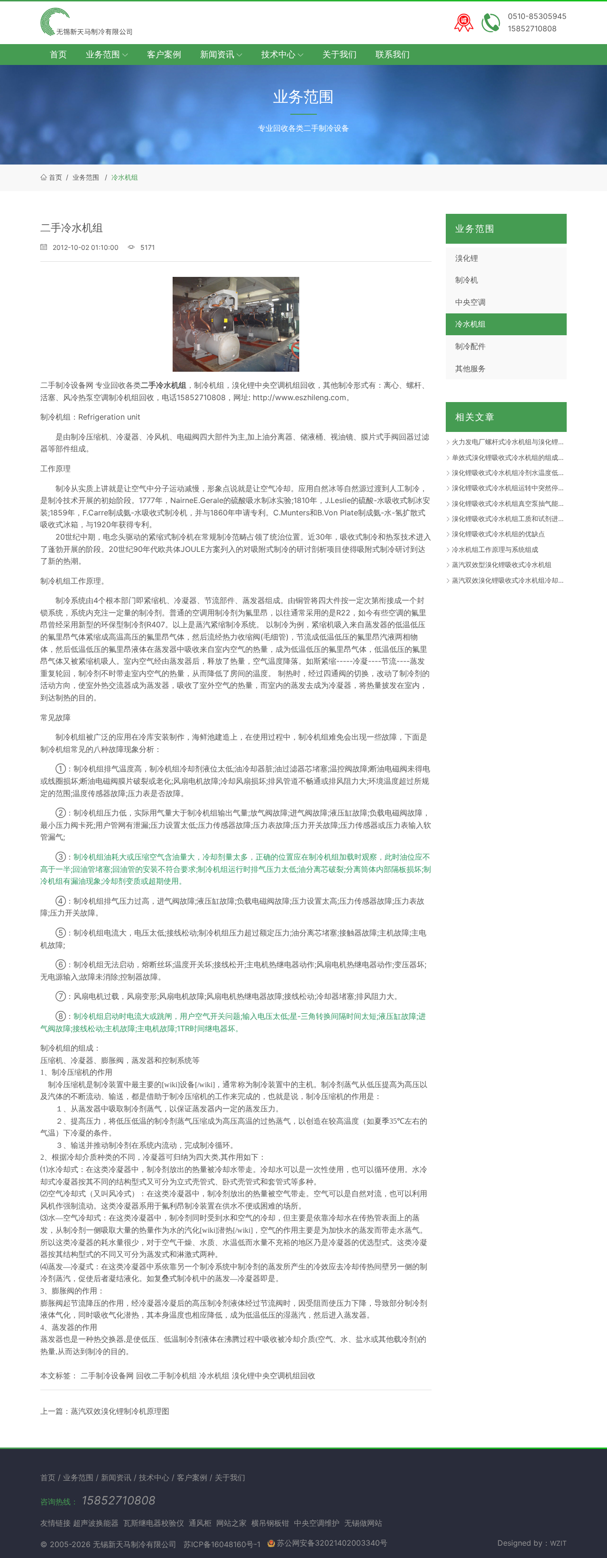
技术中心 (155, 1477)
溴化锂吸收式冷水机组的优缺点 (498, 534)
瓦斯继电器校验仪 (153, 1523)
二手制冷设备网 (66, 385)
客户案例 (164, 54)
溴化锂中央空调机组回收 (273, 1375)
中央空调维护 (317, 1523)
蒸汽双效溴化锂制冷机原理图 (120, 1411)
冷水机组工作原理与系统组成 (495, 549)
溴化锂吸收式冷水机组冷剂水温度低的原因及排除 (509, 472)
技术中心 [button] (279, 54)
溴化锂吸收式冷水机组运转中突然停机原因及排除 (509, 488)
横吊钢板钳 (270, 1523)
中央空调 (470, 302)
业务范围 (86, 177)
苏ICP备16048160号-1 (222, 1544)
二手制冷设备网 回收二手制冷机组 (139, 1375)
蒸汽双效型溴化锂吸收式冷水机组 (502, 564)
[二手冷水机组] (236, 324)
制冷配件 (470, 346)
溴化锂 (466, 258)
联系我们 (393, 54)
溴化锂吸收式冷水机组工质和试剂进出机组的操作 (509, 518)
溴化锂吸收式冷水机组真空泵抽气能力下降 (509, 503)
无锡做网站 (363, 1523)
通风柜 (200, 1523)
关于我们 (339, 54)
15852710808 (119, 1500)
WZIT (558, 1543)
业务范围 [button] (104, 54)
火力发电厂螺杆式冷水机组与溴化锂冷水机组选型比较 (509, 442)
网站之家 (231, 1523)
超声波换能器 (96, 1523)
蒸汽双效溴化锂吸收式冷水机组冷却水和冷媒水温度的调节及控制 (509, 580)
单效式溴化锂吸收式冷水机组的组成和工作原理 (509, 457)
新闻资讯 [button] (218, 54)
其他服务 (470, 368)
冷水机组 (124, 177)
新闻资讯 (117, 1477)
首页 (58, 54)
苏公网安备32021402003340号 (332, 1543)
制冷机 (466, 279)
